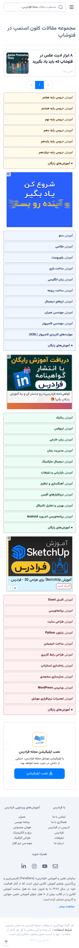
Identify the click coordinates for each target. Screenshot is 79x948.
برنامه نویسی (22, 822)
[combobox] (31, 7)
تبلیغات (59, 838)
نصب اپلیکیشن (37, 773)
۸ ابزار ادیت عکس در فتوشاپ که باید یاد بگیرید (52, 59)
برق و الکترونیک (22, 832)
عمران (22, 817)
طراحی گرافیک (22, 838)
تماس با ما (58, 817)
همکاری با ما (59, 822)
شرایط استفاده (63, 930)
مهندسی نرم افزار (22, 843)
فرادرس (59, 832)
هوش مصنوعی (22, 827)
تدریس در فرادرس (59, 827)
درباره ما (59, 843)
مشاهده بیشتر (67, 906)
